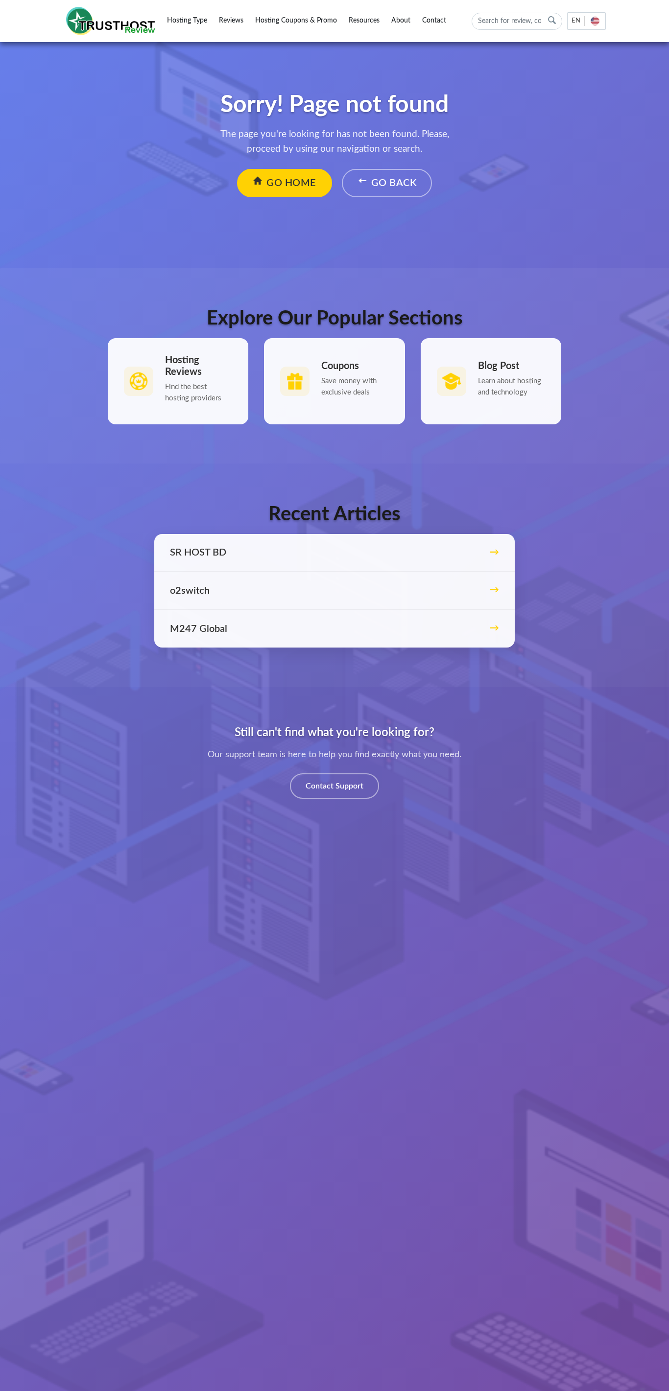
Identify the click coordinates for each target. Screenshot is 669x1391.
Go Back (394, 183)
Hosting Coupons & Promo (296, 20)
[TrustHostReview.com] (112, 21)
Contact (434, 20)
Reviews (231, 20)
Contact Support (334, 786)
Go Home (291, 183)
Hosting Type (187, 20)
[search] (552, 20)
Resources (364, 20)
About (400, 20)
